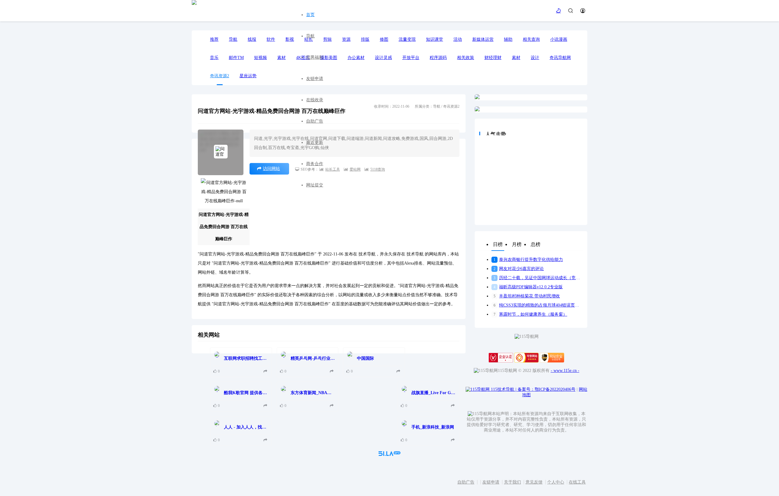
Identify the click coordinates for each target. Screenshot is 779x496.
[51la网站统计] (389, 454)
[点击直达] (266, 371)
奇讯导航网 (560, 57)
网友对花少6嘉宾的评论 (519, 268)
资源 (346, 39)
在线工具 (577, 482)
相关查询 (531, 39)
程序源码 (438, 57)
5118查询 (377, 169)
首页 (310, 14)
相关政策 (465, 57)
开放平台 (410, 57)
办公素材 (356, 57)
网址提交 (314, 185)
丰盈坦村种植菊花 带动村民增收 (527, 296)
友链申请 (314, 78)
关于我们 (512, 482)
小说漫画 (558, 39)
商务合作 (314, 163)
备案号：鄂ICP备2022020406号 (546, 389)
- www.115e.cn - (565, 370)
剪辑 (327, 39)
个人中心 (555, 482)
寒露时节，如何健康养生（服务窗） (530, 314)
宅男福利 (314, 57)
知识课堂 (434, 39)
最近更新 (314, 142)
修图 (384, 39)
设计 (535, 57)
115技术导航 (504, 389)
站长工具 (332, 169)
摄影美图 (328, 57)
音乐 (214, 57)
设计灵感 (383, 57)
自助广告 (314, 121)
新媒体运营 (483, 39)
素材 (516, 57)
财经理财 (492, 57)
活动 (457, 39)
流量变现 (407, 39)
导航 (310, 36)
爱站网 (355, 169)
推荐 (214, 39)
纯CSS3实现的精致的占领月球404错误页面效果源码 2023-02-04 (538, 305)
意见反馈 (534, 482)
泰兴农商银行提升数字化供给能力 (528, 259)
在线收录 (314, 100)
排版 (365, 39)
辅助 (508, 39)
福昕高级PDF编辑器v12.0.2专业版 (528, 287)
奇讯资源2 (219, 76)
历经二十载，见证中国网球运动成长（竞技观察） (538, 278)
